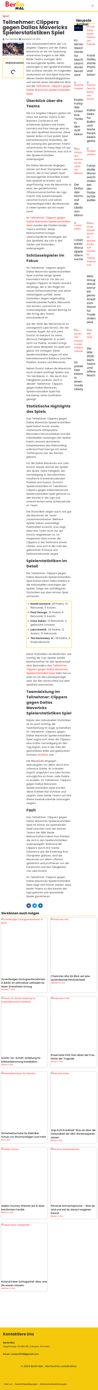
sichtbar (43, 754)
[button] (28, 905)
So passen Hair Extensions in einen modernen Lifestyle (82, 375)
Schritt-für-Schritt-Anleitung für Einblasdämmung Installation (21, 1059)
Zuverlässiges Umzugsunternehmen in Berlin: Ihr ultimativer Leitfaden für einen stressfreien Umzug (23, 983)
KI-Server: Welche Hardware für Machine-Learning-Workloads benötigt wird (82, 57)
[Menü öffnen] (92, 5)
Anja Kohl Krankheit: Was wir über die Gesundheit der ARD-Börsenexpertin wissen (73, 1134)
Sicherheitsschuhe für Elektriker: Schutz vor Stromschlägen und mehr (23, 1135)
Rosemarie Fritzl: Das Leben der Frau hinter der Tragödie (73, 1057)
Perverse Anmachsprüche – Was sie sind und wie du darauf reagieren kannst (73, 1209)
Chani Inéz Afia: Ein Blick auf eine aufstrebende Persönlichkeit (70, 978)
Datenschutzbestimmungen (53, 1384)
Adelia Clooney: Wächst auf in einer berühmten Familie (23, 1207)
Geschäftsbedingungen (26, 1384)
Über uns (8, 1384)
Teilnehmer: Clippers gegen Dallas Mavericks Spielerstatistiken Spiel (48, 89)
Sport (6, 16)
